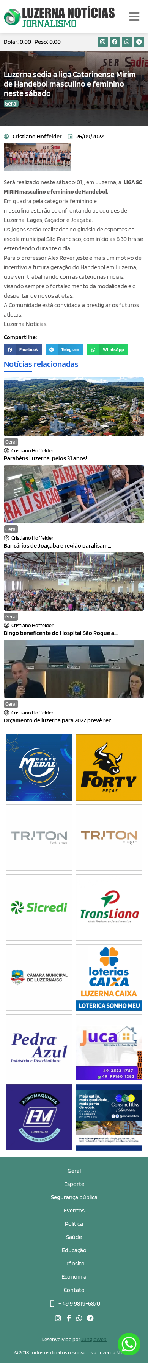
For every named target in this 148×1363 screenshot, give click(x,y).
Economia (74, 1276)
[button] (23, 350)
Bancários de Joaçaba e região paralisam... (57, 545)
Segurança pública (74, 1197)
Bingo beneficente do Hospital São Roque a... (61, 632)
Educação (74, 1250)
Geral (11, 442)
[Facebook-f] (68, 1318)
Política (74, 1223)
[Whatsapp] (127, 42)
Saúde (74, 1236)
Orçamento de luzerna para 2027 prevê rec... (59, 720)
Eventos (74, 1210)
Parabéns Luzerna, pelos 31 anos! (45, 458)
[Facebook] (115, 42)
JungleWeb (94, 1339)
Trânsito (74, 1263)
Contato (74, 1289)
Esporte (74, 1184)
